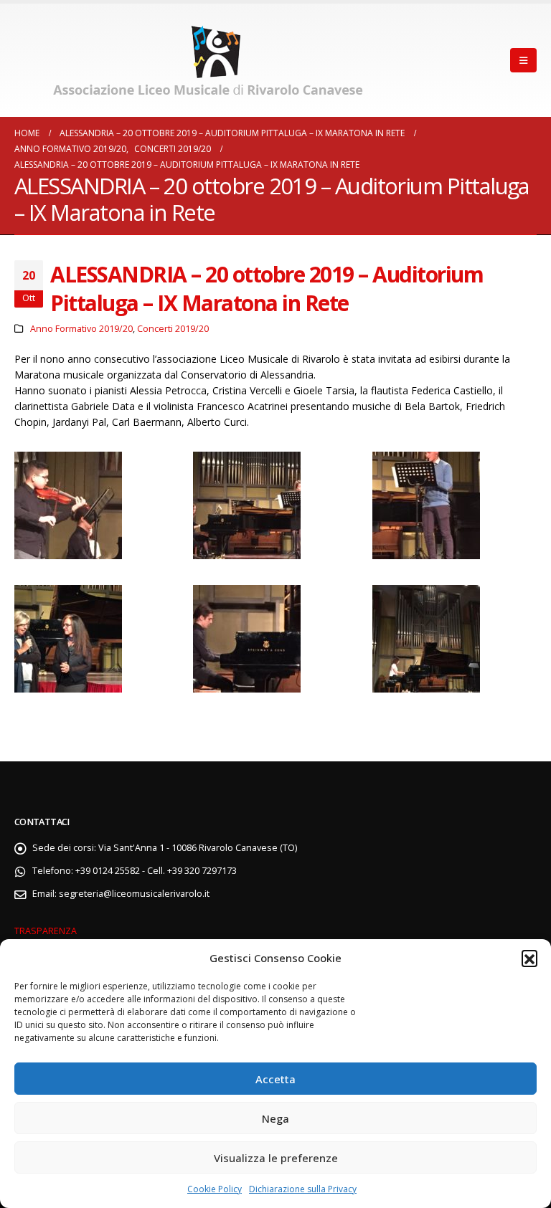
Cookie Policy (214, 1189)
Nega (275, 1118)
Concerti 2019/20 (173, 329)
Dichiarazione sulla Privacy (303, 1189)
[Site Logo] (211, 60)
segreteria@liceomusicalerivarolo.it (134, 894)
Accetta (275, 1079)
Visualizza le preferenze (276, 1158)
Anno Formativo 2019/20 (81, 329)
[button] (529, 958)
